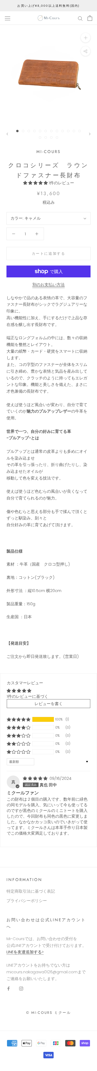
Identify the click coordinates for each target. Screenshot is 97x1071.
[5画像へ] (40, 131)
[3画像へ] (28, 131)
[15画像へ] (51, 137)
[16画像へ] (57, 137)
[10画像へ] (68, 131)
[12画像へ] (79, 131)
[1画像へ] (17, 131)
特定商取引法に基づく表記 (30, 891)
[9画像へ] (62, 131)
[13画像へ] (40, 137)
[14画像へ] (45, 137)
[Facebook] (8, 988)
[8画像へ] (57, 131)
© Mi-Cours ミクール (48, 1012)
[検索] (80, 18)
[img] (35, 778)
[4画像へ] (34, 131)
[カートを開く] (90, 18)
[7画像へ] (51, 131)
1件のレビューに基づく (27, 696)
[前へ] (7, 134)
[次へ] (90, 134)
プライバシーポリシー (26, 900)
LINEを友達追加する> (25, 952)
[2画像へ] (23, 131)
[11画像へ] (74, 131)
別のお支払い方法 (48, 284)
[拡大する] (85, 37)
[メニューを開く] (7, 18)
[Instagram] (21, 988)
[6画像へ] (45, 131)
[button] (36, 183)
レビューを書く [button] (48, 703)
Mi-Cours (48, 152)
